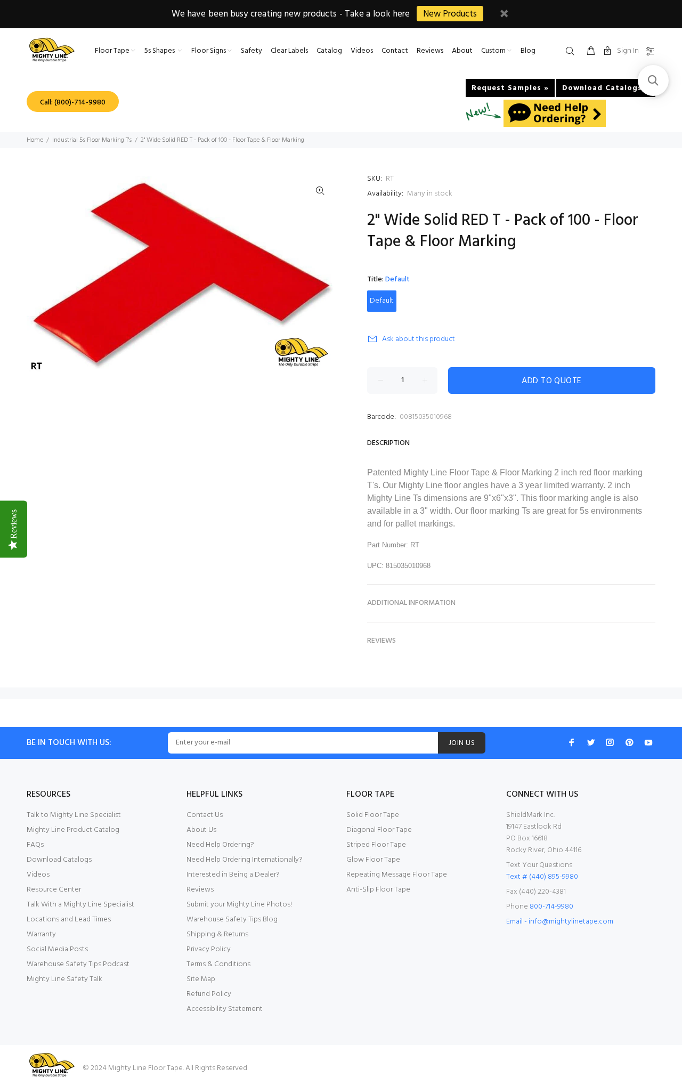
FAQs (35, 845)
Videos (38, 875)
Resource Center (54, 890)
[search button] (572, 52)
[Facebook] (572, 742)
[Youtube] (648, 742)
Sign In (628, 51)
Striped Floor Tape (376, 845)
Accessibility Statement (224, 1009)
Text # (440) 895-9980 (542, 877)
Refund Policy (208, 994)
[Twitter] (591, 742)
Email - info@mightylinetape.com (559, 922)
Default (382, 301)
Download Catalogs (59, 860)
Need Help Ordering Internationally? (244, 860)
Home (35, 140)
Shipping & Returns (217, 934)
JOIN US (462, 743)
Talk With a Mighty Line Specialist (80, 904)
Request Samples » (510, 88)
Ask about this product (418, 339)
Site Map (200, 979)
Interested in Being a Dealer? (233, 875)
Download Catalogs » (605, 88)
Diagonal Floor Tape (379, 830)
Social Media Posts (57, 949)
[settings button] (647, 52)
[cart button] (590, 52)
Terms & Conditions (218, 964)
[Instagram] (610, 742)
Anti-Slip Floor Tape (378, 890)
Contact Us (204, 815)
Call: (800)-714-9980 (72, 102)
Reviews (200, 890)
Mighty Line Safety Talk (64, 979)
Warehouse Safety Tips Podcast (78, 964)
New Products (450, 14)
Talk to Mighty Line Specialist (74, 815)
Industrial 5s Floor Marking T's (92, 140)
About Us (201, 830)
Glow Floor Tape (373, 860)
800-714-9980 (551, 907)
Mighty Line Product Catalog (73, 830)
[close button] (504, 15)
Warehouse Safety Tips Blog (232, 919)
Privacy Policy (208, 949)
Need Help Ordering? (220, 845)
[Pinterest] (629, 742)
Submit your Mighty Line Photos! (239, 904)
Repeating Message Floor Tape (396, 875)
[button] (653, 80)
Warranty (41, 934)
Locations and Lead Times (69, 919)
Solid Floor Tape (372, 815)
